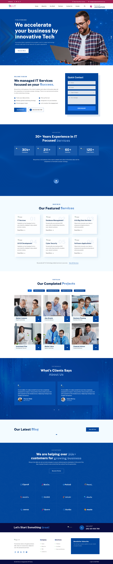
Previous (54, 409)
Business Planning (79, 318)
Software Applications (82, 243)
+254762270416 (99, 7)
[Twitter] (16, 2)
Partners (60, 6)
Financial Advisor (79, 346)
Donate (78, 6)
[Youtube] (26, 552)
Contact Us (69, 6)
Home (36, 6)
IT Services (21, 220)
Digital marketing (66, 290)
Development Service (53, 290)
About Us (44, 6)
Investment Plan (21, 346)
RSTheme (30, 561)
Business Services (39, 290)
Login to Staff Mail (94, 561)
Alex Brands (49, 318)
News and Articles (60, 549)
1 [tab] (56, 434)
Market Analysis (21, 318)
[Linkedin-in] (18, 2)
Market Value (49, 346)
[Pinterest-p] (20, 2)
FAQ (42, 549)
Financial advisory (79, 290)
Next (58, 409)
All (29, 290)
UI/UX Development (24, 243)
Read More (20, 230)
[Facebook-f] (15, 2)
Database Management (54, 220)
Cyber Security (51, 243)
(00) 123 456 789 (93, 529)
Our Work (52, 6)
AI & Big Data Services (82, 220)
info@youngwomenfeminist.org (97, 1)
